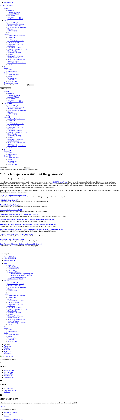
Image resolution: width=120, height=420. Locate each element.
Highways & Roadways (15, 130)
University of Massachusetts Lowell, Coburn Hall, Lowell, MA (19, 214)
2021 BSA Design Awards (60, 182)
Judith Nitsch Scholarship (18, 277)
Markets (6, 117)
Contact (6, 156)
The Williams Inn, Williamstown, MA (12, 239)
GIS (9, 115)
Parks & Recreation (13, 141)
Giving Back (11, 98)
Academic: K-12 (12, 120)
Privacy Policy (8, 414)
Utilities (10, 147)
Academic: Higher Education (16, 119)
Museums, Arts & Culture (15, 139)
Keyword (6, 85)
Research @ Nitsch (13, 97)
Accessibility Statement (11, 412)
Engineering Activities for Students (21, 275)
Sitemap (6, 416)
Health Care (11, 129)
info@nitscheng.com (10, 390)
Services (6, 103)
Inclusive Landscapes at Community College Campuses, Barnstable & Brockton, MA (27, 219)
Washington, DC (12, 164)
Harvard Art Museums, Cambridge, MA (13, 195)
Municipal (11, 137)
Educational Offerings (14, 100)
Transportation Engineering (16, 107)
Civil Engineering (13, 105)
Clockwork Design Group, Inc (13, 419)
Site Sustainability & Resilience (17, 146)
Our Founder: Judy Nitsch (15, 102)
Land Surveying (12, 114)
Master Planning (12, 134)
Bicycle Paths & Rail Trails (16, 124)
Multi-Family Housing (14, 135)
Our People (11, 93)
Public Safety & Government (16, 142)
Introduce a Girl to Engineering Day (22, 273)
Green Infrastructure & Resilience (17, 110)
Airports (10, 122)
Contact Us (7, 392)
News (5, 149)
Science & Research (13, 144)
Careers (6, 151)
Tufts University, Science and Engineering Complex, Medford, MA (21, 244)
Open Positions (12, 154)
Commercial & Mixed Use (15, 127)
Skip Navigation (8, 2)
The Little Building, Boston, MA (10, 205)
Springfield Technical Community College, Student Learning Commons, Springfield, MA (28, 224)
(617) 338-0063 (8, 388)
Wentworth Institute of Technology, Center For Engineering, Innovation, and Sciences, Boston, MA (31, 229)
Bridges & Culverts (13, 125)
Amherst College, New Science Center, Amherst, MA (16, 234)
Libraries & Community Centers (17, 132)
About (6, 92)
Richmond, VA (12, 163)
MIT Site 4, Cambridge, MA (9, 200)
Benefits (10, 152)
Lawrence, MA (12, 159)
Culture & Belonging (14, 95)
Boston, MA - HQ (9, 370)
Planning (10, 112)
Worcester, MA (12, 161)
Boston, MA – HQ (13, 157)
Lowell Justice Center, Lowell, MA (11, 210)
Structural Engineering (14, 108)
